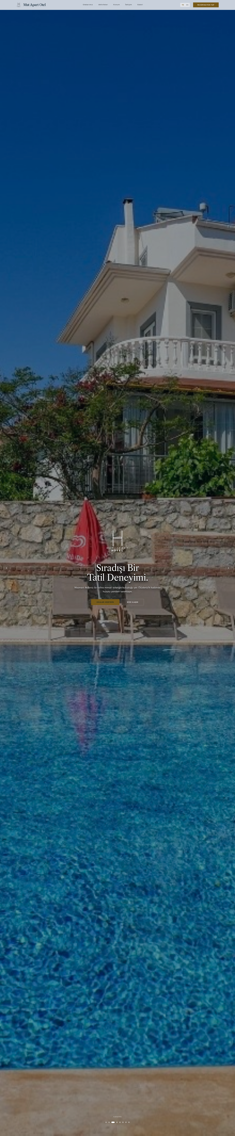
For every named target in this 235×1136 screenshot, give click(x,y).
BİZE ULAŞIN (132, 602)
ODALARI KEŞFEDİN (105, 602)
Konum (116, 5)
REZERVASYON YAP (205, 5)
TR (183, 5)
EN (187, 5)
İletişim (128, 5)
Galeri (140, 5)
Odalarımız (88, 5)
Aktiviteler (103, 5)
